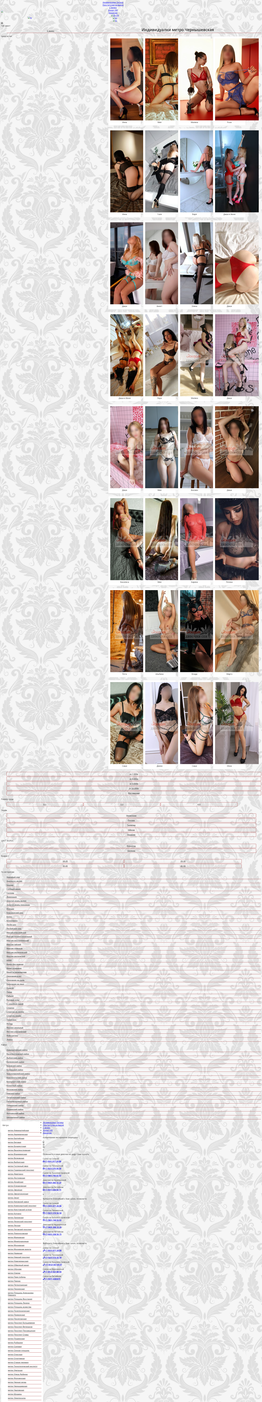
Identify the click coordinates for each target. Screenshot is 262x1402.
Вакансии (113, 12)
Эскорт (10, 1039)
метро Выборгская (16, 1162)
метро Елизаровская (17, 1186)
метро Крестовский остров (20, 1210)
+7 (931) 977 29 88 (52, 1161)
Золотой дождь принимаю (18, 905)
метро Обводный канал (18, 1265)
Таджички (131, 825)
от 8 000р (134, 779)
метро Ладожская (16, 1217)
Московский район (15, 1089)
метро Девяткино (15, 1174)
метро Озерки (14, 1273)
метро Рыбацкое (15, 1342)
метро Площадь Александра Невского (20, 1294)
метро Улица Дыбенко (18, 1374)
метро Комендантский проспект (22, 1206)
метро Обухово (15, 1269)
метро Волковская (16, 1158)
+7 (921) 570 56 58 (52, 1168)
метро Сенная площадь (18, 1350)
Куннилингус (12, 921)
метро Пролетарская (17, 1319)
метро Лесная (14, 1225)
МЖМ (9, 960)
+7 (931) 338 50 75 (52, 1189)
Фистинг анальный (15, 1028)
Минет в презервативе (17, 972)
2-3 (121, 804)
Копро (9, 917)
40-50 (183, 866)
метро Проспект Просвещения (21, 1331)
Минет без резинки (15, 964)
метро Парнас (14, 1281)
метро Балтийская (16, 1138)
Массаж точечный (15, 948)
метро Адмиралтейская (18, 1130)
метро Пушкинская (16, 1339)
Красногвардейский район (18, 1074)
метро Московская (16, 1245)
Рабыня (10, 996)
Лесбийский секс (14, 928)
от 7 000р (134, 774)
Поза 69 (10, 988)
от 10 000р (134, 788)
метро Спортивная (16, 1358)
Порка (9, 992)
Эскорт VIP (113, 10)
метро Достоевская (16, 1178)
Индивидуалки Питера (113, 2)
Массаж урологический (17, 952)
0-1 (44, 804)
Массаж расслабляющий (18, 940)
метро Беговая (14, 1142)
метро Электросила (17, 1398)
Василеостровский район (18, 1054)
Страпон (10, 1008)
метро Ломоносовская (18, 1233)
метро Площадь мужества (19, 1307)
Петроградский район (16, 1097)
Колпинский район (15, 1070)
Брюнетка (131, 846)
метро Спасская (15, 1354)
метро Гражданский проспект (21, 1170)
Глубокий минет (14, 889)
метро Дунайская (15, 1182)
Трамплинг (11, 1020)
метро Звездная (15, 1190)
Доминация (12, 897)
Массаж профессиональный (19, 936)
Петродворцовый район (17, 1101)
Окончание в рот (14, 976)
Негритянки (131, 815)
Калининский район (15, 1062)
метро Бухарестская (17, 1146)
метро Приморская (16, 1315)
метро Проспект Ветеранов (20, 1327)
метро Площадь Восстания (20, 1299)
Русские (131, 820)
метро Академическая (18, 1134)
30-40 (65, 866)
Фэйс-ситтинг (12, 1035)
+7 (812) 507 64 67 (53, 1264)
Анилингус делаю (14, 881)
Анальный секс (13, 877)
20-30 (183, 861)
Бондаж (10, 885)
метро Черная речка (17, 1382)
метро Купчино (14, 1213)
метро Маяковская (16, 1237)
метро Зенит (13, 1198)
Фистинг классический (16, 1031)
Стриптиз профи (14, 1016)
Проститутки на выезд (112, 5)
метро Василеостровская (19, 1150)
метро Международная (18, 1241)
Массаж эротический (16, 956)
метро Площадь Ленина (18, 1303)
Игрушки (10, 909)
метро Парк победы (17, 1277)
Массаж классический (16, 932)
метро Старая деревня (18, 1362)
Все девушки (134, 793)
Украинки (131, 835)
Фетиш (10, 1024)
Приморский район (15, 1105)
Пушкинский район (15, 1109)
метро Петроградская (17, 1285)
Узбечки (131, 830)
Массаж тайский (14, 944)
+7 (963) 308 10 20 (52, 1182)
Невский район (13, 1093)
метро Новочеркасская (18, 1261)
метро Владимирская (17, 1154)
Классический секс (15, 913)
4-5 (199, 804)
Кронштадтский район (16, 1082)
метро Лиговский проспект (20, 1229)
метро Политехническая (19, 1311)
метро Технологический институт (22, 1366)
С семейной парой (15, 1004)
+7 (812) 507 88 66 (53, 1271)
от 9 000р (134, 784)
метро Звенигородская (18, 1194)
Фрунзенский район (15, 1113)
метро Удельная (15, 1370)
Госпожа (10, 893)
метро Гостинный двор (18, 1166)
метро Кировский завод (18, 1202)
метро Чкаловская (16, 1390)
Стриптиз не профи (15, 1012)
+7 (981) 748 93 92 (52, 1175)
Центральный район (16, 1117)
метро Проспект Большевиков (21, 1323)
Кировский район (14, 1066)
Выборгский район (15, 1058)
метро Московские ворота (19, 1249)
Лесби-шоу (11, 925)
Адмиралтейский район (17, 1050)
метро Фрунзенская (17, 1378)
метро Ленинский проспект (20, 1221)
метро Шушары (15, 1394)
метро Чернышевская (17, 1386)
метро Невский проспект (19, 1257)
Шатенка (131, 851)
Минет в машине (14, 968)
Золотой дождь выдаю (16, 901)
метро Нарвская (15, 1253)
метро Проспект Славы (18, 1335)
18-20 (65, 861)
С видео (113, 7)
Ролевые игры (13, 1000)
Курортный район (14, 1085)
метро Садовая (15, 1346)
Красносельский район (17, 1078)
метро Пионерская (16, 1289)
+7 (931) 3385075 (52, 1279)
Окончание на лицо (15, 984)
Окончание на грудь (15, 980)
